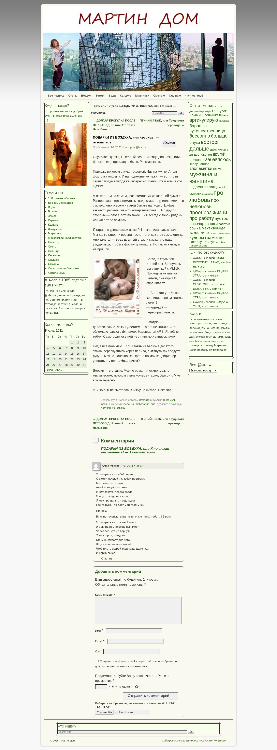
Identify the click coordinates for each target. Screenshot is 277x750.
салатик (224, 224)
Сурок (222, 111)
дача (225, 149)
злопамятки (200, 168)
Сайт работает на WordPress (180, 740)
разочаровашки (203, 224)
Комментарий (105, 594)
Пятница (53, 251)
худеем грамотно (206, 237)
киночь (217, 168)
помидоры (207, 194)
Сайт (98, 651)
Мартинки (142, 95)
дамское (216, 149)
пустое (221, 218)
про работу (201, 218)
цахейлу (195, 242)
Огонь (72, 95)
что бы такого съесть (207, 243)
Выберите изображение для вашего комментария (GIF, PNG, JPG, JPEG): (135, 705)
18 (47, 359)
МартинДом (205, 111)
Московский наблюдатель (65, 237)
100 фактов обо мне (61, 198)
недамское (198, 187)
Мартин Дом (68, 740)
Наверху (53, 242)
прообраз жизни (208, 212)
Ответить (108, 558)
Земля (100, 95)
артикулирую (203, 120)
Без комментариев (60, 202)
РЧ (214, 111)
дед (191, 155)
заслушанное (199, 164)
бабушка (224, 120)
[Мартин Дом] (138, 48)
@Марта (141, 147)
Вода (112, 95)
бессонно (128, 404)
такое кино (199, 232)
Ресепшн (54, 255)
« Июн (49, 369)
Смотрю (159, 95)
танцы (213, 233)
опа (153, 404)
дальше (199, 149)
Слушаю (175, 95)
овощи (213, 187)
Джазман (194, 111)
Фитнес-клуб (194, 95)
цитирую (209, 242)
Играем (53, 220)
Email (99, 641)
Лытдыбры (55, 229)
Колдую (125, 95)
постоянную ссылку (113, 407)
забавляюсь (218, 159)
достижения (203, 154)
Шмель (223, 115)
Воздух (86, 95)
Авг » (58, 369)
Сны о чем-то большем (63, 268)
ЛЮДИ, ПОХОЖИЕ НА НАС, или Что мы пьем (212, 262)
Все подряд (56, 95)
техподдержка (224, 233)
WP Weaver (220, 740)
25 (47, 364)
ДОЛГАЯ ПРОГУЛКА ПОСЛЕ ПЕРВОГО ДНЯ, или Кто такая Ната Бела (114, 125)
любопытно (142, 404)
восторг (210, 142)
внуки (194, 142)
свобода (218, 228)
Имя (99, 630)
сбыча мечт (199, 228)
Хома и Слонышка (203, 115)
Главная (99, 106)
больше (219, 136)
